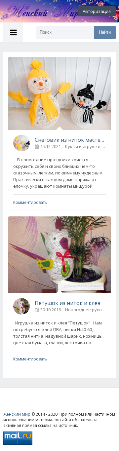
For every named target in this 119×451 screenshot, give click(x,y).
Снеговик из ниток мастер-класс (70, 139)
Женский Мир (16, 414)
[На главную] (36, 11)
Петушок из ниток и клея (67, 303)
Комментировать (30, 202)
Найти (105, 32)
